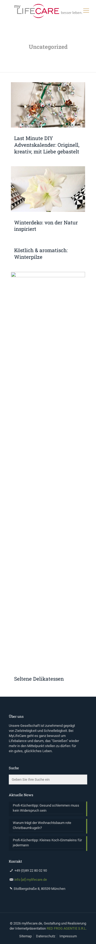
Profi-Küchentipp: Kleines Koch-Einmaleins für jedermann (47, 842)
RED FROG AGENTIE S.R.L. (67, 928)
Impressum (68, 936)
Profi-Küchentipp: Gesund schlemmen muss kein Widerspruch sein (46, 807)
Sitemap (25, 936)
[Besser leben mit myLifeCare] (48, 11)
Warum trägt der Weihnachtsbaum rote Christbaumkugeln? (42, 825)
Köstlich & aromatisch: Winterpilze (41, 253)
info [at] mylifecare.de (30, 880)
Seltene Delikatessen (39, 678)
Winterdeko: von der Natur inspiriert (46, 225)
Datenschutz (45, 936)
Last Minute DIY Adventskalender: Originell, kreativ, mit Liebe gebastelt (46, 144)
